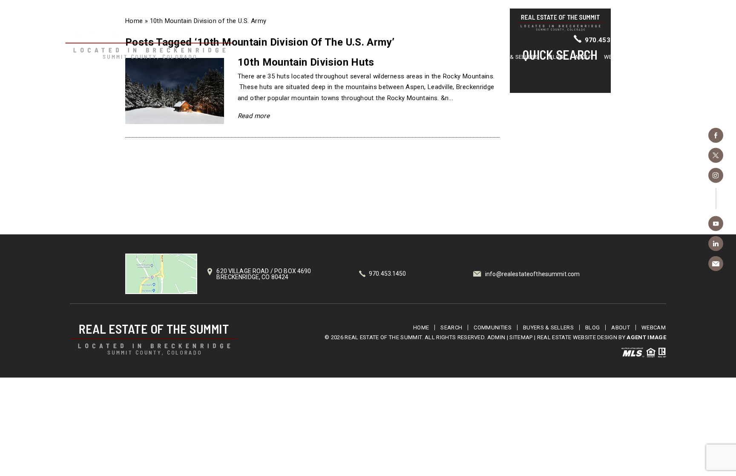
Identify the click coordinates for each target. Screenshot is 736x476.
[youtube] (715, 223)
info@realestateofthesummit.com (532, 274)
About (584, 57)
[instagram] (715, 175)
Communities (458, 57)
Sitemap (520, 337)
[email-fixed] (715, 263)
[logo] (154, 340)
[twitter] (715, 155)
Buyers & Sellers (513, 57)
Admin (496, 337)
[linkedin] (715, 243)
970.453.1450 (607, 40)
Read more (254, 116)
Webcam (616, 57)
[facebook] (715, 135)
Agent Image (646, 337)
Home (388, 57)
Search (417, 57)
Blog (556, 57)
